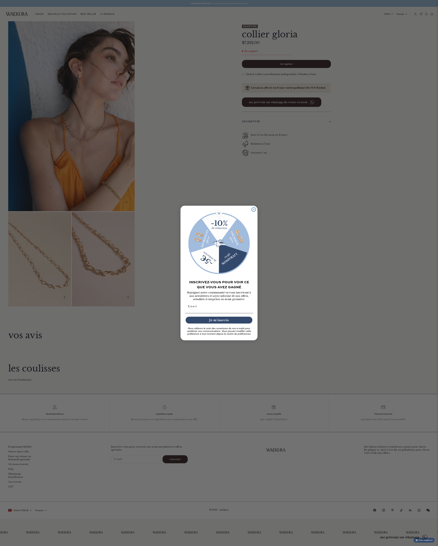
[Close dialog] (254, 209)
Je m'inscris (219, 320)
